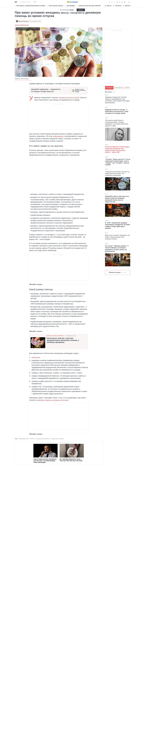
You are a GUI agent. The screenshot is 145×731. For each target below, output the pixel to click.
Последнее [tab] (109, 87)
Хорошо (80, 10)
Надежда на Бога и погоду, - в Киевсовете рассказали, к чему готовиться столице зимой (116, 111)
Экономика (128, 5)
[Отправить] (34, 2)
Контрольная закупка (56, 5)
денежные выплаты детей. (69, 97)
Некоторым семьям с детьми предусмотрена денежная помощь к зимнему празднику (63, 340)
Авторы (109, 5)
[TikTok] (124, 2)
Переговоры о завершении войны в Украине (30, 5)
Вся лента (108, 92)
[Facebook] (109, 2)
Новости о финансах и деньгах (55, 335)
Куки (71, 10)
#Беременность (24, 438)
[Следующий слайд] (131, 5)
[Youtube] (117, 2)
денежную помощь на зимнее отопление (52, 400)
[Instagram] (122, 2)
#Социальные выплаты (42, 438)
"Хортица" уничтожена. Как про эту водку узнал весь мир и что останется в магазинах (117, 173)
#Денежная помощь (57, 438)
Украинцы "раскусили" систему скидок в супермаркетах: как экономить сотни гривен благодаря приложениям (117, 99)
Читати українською (22, 25)
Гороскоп (118, 5)
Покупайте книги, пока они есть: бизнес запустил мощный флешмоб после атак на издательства (117, 199)
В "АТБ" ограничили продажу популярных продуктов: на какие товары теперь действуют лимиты (117, 225)
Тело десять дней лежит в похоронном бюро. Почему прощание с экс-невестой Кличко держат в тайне (116, 123)
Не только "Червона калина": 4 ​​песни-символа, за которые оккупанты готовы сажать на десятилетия (117, 248)
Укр (129, 2)
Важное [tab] (127, 87)
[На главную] (72, 2)
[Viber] (111, 2)
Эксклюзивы (70, 5)
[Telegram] (114, 2)
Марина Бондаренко (24, 21)
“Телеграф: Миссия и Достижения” (89, 5)
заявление (36, 357)
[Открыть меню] (16, 2)
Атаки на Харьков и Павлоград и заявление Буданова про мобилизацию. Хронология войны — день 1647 (117, 149)
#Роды (32, 438)
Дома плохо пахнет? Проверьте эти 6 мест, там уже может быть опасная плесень (117, 237)
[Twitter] (120, 2)
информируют (58, 136)
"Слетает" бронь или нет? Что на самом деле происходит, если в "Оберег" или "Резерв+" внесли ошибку (117, 162)
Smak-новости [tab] (118, 87)
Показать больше (115, 272)
